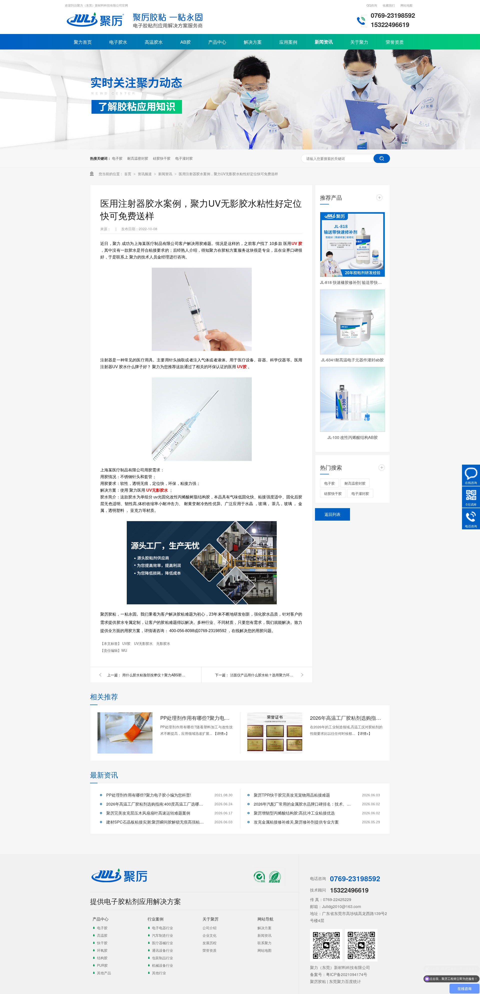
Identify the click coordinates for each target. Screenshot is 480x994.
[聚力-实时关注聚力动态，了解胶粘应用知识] (240, 147)
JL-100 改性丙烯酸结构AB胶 (353, 437)
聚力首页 (83, 41)
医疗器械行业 (162, 942)
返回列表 (332, 514)
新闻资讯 (324, 41)
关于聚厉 (210, 919)
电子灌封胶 (184, 158)
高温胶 (102, 935)
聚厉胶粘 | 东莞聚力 (327, 981)
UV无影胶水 (144, 643)
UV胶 (127, 643)
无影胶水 (163, 643)
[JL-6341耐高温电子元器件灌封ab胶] (352, 322)
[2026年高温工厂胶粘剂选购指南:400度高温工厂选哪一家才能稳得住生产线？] (274, 733)
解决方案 (253, 41)
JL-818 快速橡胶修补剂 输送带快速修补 (352, 282)
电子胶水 (118, 41)
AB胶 (185, 41)
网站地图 (406, 5)
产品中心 (217, 41)
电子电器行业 (162, 927)
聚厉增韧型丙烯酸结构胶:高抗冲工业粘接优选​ (294, 813)
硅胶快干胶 (161, 158)
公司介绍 (209, 927)
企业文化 (209, 935)
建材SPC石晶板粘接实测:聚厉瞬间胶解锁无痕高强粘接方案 (156, 822)
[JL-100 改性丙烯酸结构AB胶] (352, 399)
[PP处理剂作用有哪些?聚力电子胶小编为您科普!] (125, 733)
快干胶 (102, 942)
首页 (128, 173)
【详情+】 (221, 733)
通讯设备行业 (162, 950)
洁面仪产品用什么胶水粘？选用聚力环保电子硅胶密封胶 (262, 674)
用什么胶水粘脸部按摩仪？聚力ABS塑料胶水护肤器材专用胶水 (154, 674)
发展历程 (209, 942)
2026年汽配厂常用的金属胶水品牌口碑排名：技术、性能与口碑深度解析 (304, 804)
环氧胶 (102, 950)
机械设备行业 (162, 965)
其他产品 (104, 972)
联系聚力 (265, 942)
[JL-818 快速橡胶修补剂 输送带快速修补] (352, 244)
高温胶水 (154, 41)
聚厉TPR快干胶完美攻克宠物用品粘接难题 (292, 795)
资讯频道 (145, 173)
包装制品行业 (162, 957)
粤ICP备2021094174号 (346, 974)
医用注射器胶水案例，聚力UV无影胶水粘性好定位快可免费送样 (228, 173)
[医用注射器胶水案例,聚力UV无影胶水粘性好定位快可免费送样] (96, 28)
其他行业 (159, 972)
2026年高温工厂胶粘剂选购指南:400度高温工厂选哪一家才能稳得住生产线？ (346, 717)
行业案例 (156, 919)
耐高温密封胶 (137, 158)
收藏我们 (389, 5)
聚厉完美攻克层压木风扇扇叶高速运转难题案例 (148, 813)
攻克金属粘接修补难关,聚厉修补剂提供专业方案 (296, 822)
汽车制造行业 (162, 935)
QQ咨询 (371, 5)
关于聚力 (359, 41)
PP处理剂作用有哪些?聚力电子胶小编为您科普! (196, 717)
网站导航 (266, 919)
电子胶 (117, 158)
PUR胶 (102, 965)
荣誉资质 (395, 41)
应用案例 (288, 41)
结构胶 (102, 957)
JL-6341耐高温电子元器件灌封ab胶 (352, 360)
